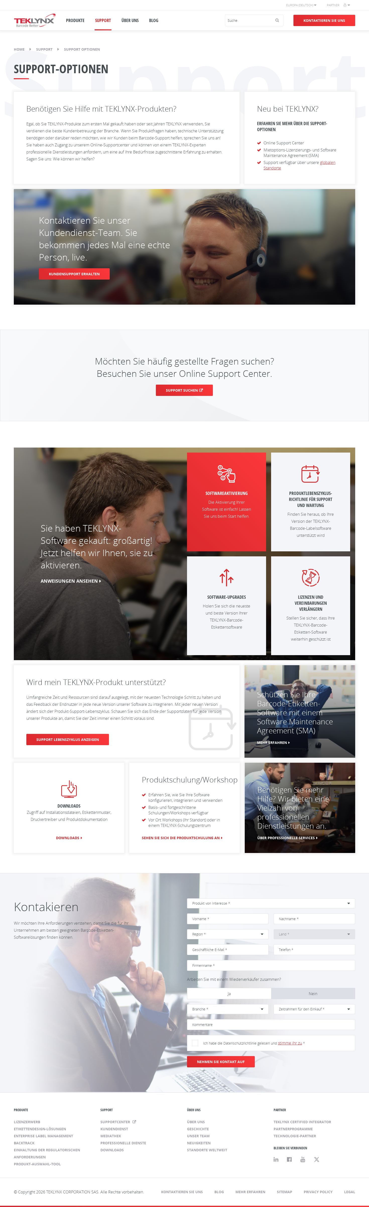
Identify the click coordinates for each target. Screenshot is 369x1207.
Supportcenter (115, 1121)
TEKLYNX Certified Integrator (302, 1121)
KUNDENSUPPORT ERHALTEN (74, 274)
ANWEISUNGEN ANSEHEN (69, 581)
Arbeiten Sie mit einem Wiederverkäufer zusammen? (234, 979)
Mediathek (110, 1136)
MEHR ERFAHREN (272, 742)
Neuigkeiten (199, 1143)
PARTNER (280, 1109)
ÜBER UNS (130, 20)
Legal (349, 1191)
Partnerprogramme (293, 1129)
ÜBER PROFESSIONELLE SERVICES (286, 837)
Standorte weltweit (207, 1150)
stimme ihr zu (290, 1043)
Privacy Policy (318, 1191)
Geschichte (198, 1129)
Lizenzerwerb (27, 1121)
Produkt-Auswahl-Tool (37, 1164)
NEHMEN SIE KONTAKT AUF (221, 1061)
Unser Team (198, 1136)
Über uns (196, 1121)
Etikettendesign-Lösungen (40, 1129)
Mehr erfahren (250, 1191)
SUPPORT (103, 20)
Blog (219, 1191)
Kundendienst (114, 1129)
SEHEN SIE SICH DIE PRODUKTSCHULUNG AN (181, 837)
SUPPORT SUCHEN (182, 390)
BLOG (153, 20)
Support (44, 49)
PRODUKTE (75, 20)
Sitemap (284, 1191)
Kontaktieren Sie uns (324, 20)
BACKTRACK (24, 1143)
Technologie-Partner (295, 1136)
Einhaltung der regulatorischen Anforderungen (47, 1153)
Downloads (67, 837)
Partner (333, 5)
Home (19, 49)
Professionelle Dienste (123, 1143)
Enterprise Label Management (43, 1136)
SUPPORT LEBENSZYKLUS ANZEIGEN (67, 739)
